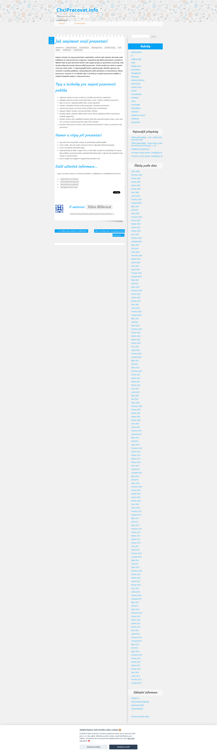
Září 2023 (134, 283)
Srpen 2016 (135, 567)
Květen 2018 (135, 494)
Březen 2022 (136, 343)
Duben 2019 (135, 459)
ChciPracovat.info (77, 10)
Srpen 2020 (135, 402)
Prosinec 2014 (136, 637)
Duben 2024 (135, 262)
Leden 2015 (135, 634)
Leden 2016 (135, 592)
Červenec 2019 (136, 448)
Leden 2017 (135, 550)
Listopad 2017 (136, 515)
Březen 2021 (136, 385)
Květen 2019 (135, 455)
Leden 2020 (135, 427)
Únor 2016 (135, 588)
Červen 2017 (135, 532)
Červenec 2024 (136, 255)
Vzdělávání (67, 50)
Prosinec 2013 (136, 679)
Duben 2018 (135, 497)
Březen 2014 (136, 669)
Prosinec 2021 (136, 353)
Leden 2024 (135, 269)
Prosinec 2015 (136, 595)
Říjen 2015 (135, 602)
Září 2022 (134, 322)
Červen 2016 (135, 574)
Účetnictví (134, 112)
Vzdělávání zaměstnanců (140, 149)
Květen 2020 (135, 413)
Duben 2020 (135, 416)
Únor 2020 (135, 424)
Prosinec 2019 (136, 431)
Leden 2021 (135, 392)
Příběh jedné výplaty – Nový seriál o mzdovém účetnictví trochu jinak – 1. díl (147, 144)
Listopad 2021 (136, 357)
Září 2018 (134, 480)
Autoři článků (79, 24)
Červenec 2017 (136, 529)
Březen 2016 (136, 585)
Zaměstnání (78, 50)
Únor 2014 (135, 672)
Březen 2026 (136, 189)
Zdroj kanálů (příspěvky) (140, 702)
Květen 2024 (135, 259)
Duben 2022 (135, 339)
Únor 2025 (135, 234)
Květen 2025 (135, 224)
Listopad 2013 (136, 683)
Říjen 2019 (135, 438)
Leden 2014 (135, 676)
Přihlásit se (135, 698)
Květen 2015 (135, 620)
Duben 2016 (135, 581)
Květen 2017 (135, 536)
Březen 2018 (136, 501)
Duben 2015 (135, 623)
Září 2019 (134, 441)
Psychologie (135, 105)
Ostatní (134, 91)
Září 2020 (134, 399)
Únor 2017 (135, 546)
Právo (133, 101)
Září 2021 (134, 364)
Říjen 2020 (135, 395)
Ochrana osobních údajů (140, 716)
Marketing (135, 77)
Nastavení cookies (93, 747)
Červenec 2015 (136, 613)
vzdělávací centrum (138, 115)
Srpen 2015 (135, 609)
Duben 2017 (135, 539)
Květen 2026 (135, 182)
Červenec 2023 (136, 290)
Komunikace (84, 47)
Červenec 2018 (136, 487)
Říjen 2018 (135, 476)
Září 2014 (134, 648)
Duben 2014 (135, 665)
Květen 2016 (135, 578)
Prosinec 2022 (136, 311)
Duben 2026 (135, 185)
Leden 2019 (135, 469)
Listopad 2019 (136, 434)
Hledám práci (136, 66)
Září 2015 (134, 606)
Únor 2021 (135, 388)
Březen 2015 (136, 627)
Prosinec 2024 (136, 238)
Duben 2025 (135, 227)
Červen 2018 (135, 490)
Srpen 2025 (135, 213)
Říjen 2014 (135, 644)
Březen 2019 (136, 462)
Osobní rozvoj (110, 47)
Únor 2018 (135, 504)
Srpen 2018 (135, 483)
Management (97, 47)
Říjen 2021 (135, 360)
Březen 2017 (136, 543)
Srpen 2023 (135, 287)
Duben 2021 (135, 381)
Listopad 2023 (136, 276)
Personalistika (136, 94)
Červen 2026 (135, 178)
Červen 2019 (135, 452)
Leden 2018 (135, 508)
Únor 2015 (135, 630)
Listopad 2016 (136, 557)
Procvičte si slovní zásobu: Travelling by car (147, 156)
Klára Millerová (99, 207)
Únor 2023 (135, 304)
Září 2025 (134, 210)
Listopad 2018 (136, 473)
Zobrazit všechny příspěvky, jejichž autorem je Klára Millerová (92, 214)
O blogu (62, 24)
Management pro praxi (69, 187)
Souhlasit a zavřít (123, 747)
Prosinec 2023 (136, 273)
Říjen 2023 (135, 280)
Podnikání (134, 98)
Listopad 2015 (136, 599)
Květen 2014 (135, 662)
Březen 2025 (136, 231)
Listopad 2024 (136, 241)
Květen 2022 (135, 336)
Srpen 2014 (135, 651)
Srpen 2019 (135, 445)
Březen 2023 (136, 301)
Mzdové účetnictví (137, 80)
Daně (133, 62)
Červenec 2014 (136, 655)
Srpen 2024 (135, 252)
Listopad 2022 (136, 315)
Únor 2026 (135, 192)
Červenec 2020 (136, 406)
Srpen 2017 (135, 525)
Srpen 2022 (135, 325)
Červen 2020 (135, 409)
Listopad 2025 (136, 203)
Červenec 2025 (136, 217)
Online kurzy (135, 84)
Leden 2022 (135, 350)
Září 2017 (134, 522)
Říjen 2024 (135, 245)
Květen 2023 (135, 297)
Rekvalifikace (136, 108)
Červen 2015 (135, 616)
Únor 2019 (135, 466)
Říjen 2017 (135, 518)
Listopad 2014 (136, 641)
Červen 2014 (135, 658)
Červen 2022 (135, 332)
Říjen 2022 (135, 318)
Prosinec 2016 (136, 553)
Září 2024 (134, 248)
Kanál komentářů (137, 705)
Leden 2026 (135, 196)
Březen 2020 (136, 420)
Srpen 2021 (135, 367)
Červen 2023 (135, 294)
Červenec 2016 (136, 571)
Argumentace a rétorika (69, 179)
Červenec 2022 (136, 329)
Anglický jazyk (136, 59)
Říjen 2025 (135, 206)
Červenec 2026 (136, 175)
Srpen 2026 (135, 171)
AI (132, 55)
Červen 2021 (135, 374)
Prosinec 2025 (136, 199)
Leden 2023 (135, 308)
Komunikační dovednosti (70, 182)
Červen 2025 (135, 220)
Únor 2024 (135, 266)
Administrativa (71, 47)
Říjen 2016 (135, 560)
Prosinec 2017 (136, 511)
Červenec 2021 (136, 371)
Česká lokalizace (137, 709)
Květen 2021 (135, 378)
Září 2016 (134, 564)
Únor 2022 (135, 346)
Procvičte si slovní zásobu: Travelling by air (146, 152)
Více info (130, 738)
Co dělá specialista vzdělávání (71, 231)
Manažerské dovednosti (69, 184)
